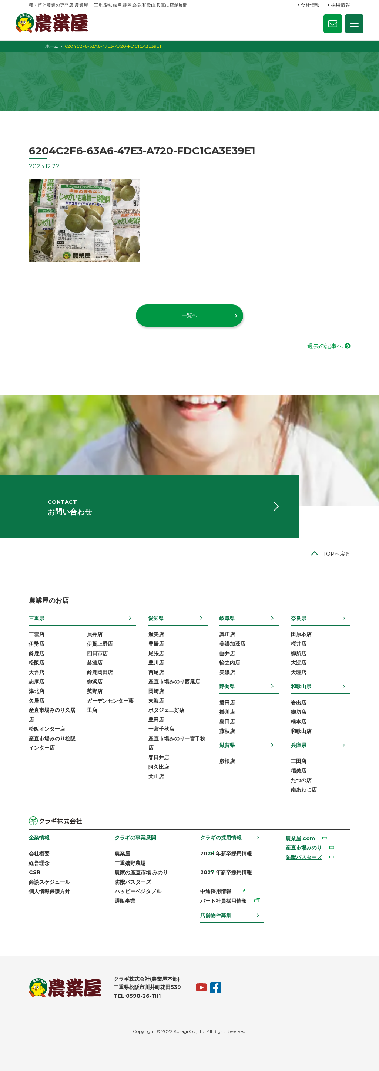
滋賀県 (227, 745)
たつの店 (301, 780)
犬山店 (156, 776)
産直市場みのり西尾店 (174, 681)
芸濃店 (95, 662)
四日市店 (97, 653)
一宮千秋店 (161, 728)
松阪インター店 (47, 728)
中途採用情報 (215, 891)
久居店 (36, 700)
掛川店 (227, 711)
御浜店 (95, 681)
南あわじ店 (304, 789)
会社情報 (310, 5)
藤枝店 (227, 731)
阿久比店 (158, 767)
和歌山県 (301, 686)
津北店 (36, 691)
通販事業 (125, 900)
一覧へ (189, 315)
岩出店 (298, 702)
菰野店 (95, 691)
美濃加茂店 (232, 643)
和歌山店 (301, 731)
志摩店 (36, 681)
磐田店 (227, 702)
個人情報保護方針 (49, 891)
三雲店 (36, 634)
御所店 (298, 653)
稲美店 (298, 770)
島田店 (227, 721)
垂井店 (227, 653)
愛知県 (156, 618)
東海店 (156, 700)
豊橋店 (156, 643)
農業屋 (122, 853)
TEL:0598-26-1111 (137, 996)
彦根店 (227, 761)
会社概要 (39, 853)
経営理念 (39, 863)
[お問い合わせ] (332, 23)
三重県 (36, 618)
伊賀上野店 (100, 643)
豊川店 (156, 662)
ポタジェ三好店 (166, 710)
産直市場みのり (304, 847)
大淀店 (298, 662)
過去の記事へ (325, 346)
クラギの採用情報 (221, 837)
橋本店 (298, 721)
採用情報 (340, 5)
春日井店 (158, 757)
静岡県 (227, 686)
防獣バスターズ (133, 882)
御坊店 (298, 711)
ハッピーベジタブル (138, 891)
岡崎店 (156, 691)
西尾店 (156, 672)
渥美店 (156, 634)
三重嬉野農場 (130, 863)
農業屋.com (300, 838)
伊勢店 (36, 643)
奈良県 (298, 618)
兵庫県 (298, 745)
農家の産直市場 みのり (141, 872)
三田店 (298, 761)
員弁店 (95, 634)
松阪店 (36, 662)
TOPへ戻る (336, 553)
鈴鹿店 (36, 653)
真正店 (227, 634)
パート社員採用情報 (223, 900)
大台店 (36, 672)
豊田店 (156, 719)
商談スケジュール (49, 882)
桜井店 (298, 643)
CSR (34, 872)
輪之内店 (229, 662)
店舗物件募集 (215, 915)
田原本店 (301, 634)
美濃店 (227, 672)
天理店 (298, 672)
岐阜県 (227, 618)
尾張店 (156, 653)
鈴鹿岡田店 (100, 672)
